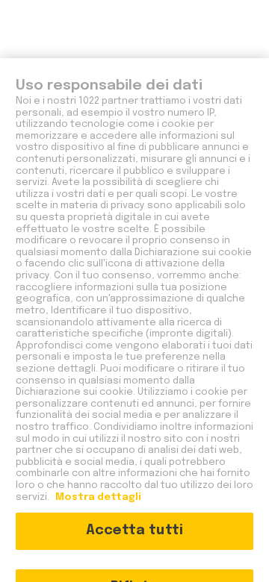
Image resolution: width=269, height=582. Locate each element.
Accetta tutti (134, 530)
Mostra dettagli (97, 497)
